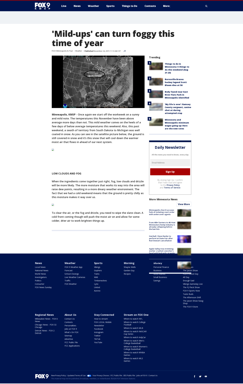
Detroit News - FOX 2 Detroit (44, 331)
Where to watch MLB (133, 328)
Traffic (67, 280)
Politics (38, 280)
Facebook (98, 329)
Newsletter (99, 325)
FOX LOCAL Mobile (103, 322)
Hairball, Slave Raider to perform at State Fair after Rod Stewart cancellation (161, 238)
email (206, 376)
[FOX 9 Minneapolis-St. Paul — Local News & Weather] (44, 6)
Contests (69, 322)
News (38, 263)
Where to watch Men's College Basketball (134, 342)
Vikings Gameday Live (193, 284)
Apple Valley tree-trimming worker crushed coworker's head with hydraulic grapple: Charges (162, 252)
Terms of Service (172, 187)
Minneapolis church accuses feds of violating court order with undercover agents (162, 212)
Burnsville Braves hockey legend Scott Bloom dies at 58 (176, 82)
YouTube (98, 342)
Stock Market (159, 273)
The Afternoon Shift (192, 297)
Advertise (69, 339)
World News (40, 273)
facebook (194, 376)
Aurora (97, 290)
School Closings (72, 273)
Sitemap (68, 335)
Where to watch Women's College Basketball (135, 347)
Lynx (96, 284)
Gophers (98, 270)
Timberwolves (100, 280)
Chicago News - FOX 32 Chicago (45, 326)
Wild (96, 277)
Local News (40, 267)
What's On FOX (71, 332)
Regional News (44, 314)
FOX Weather (71, 284)
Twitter (97, 335)
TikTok (97, 339)
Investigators (41, 277)
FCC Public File (71, 342)
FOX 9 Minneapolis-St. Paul (62, 51)
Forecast (69, 270)
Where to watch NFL (133, 318)
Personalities (70, 325)
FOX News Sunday (43, 287)
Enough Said (188, 280)
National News (41, 270)
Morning (129, 263)
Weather (78, 51)
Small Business (160, 277)
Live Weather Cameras (75, 277)
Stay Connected (104, 314)
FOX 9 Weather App (73, 267)
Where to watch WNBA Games (134, 353)
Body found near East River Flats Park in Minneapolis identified (177, 94)
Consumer (39, 284)
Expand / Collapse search (206, 6)
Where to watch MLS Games (133, 359)
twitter (200, 376)
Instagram (98, 332)
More (166, 6)
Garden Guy (129, 270)
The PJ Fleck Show (191, 287)
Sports (98, 263)
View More (184, 204)
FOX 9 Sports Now (191, 290)
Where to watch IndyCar (135, 337)
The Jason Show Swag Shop (193, 302)
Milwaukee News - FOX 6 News (46, 320)
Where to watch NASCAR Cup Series (135, 332)
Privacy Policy (173, 185)
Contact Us (70, 318)
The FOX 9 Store (190, 306)
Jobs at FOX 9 (71, 329)
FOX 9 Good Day (190, 273)
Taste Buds (188, 294)
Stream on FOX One (136, 314)
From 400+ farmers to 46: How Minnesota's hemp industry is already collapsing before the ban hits (162, 225)
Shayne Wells (130, 267)
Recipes (127, 273)
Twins (96, 273)
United (97, 287)
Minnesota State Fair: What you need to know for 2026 (161, 263)
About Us (70, 314)
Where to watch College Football (135, 323)
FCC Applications (72, 345)
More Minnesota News (163, 199)
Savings (156, 280)
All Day (186, 277)
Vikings (97, 267)
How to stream (101, 318)
